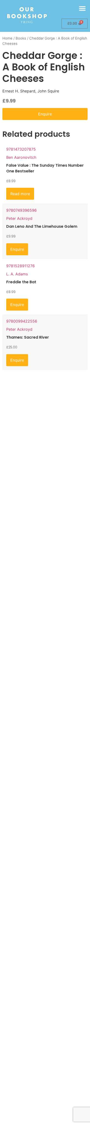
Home (7, 38)
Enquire (45, 114)
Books (21, 38)
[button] (82, 8)
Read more (20, 193)
